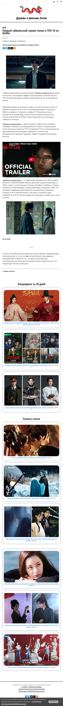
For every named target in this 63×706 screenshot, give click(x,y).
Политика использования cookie (31, 689)
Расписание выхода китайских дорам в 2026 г (20, 45)
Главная (5, 41)
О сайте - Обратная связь (31, 687)
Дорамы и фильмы (17, 41)
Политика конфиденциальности (31, 691)
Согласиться (53, 701)
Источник (6, 239)
